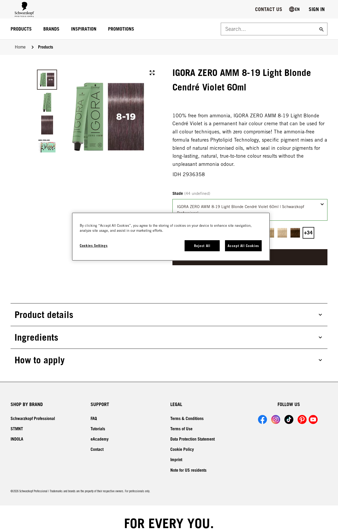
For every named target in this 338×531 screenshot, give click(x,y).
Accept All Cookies (243, 246)
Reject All (202, 246)
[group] (96, 117)
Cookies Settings (93, 245)
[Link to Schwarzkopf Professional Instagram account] (275, 419)
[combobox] (249, 210)
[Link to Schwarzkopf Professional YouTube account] (313, 419)
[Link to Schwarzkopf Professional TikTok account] (288, 419)
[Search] (320, 29)
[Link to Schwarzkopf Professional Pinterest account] (302, 419)
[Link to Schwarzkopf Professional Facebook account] (262, 419)
